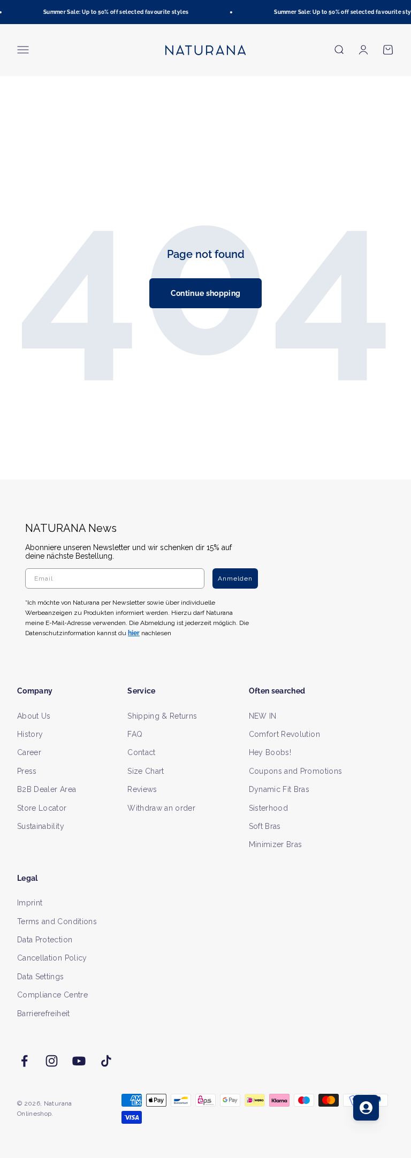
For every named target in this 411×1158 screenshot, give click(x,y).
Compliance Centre (52, 995)
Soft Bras (265, 826)
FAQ (134, 734)
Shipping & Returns (162, 716)
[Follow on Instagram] (51, 1061)
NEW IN (263, 716)
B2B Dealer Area (46, 789)
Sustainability (40, 826)
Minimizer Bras (275, 844)
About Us (34, 716)
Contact (141, 752)
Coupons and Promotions (295, 771)
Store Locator (42, 808)
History (30, 734)
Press (27, 771)
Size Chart (145, 771)
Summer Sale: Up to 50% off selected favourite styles (113, 12)
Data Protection (44, 939)
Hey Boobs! (270, 752)
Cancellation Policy (52, 958)
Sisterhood (268, 808)
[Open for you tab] (366, 1108)
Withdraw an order (161, 808)
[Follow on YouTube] (79, 1061)
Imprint (29, 902)
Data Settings (40, 976)
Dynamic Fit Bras (279, 789)
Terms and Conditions (57, 921)
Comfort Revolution (284, 734)
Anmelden (235, 578)
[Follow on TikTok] (106, 1061)
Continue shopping (206, 293)
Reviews (142, 789)
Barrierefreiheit (43, 1013)
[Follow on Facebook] (24, 1061)
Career (29, 752)
